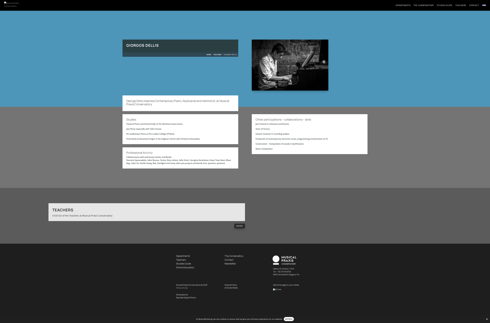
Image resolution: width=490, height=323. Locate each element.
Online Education (185, 267)
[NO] (487, 319)
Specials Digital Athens (186, 297)
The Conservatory (423, 5)
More (239, 226)
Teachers (460, 5)
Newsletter (230, 263)
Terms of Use (182, 288)
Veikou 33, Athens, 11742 (283, 268)
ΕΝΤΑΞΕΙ (288, 319)
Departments (403, 5)
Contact (474, 5)
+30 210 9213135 (284, 271)
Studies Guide (444, 5)
